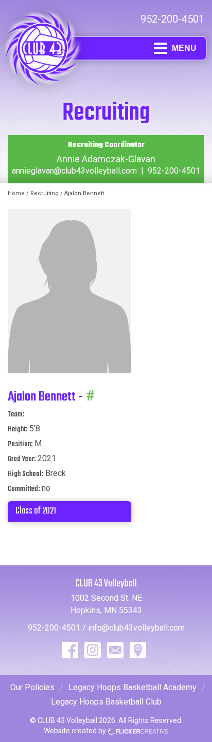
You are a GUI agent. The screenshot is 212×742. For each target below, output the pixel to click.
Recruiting (44, 193)
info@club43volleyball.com (136, 628)
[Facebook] (70, 650)
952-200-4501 (172, 19)
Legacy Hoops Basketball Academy (132, 687)
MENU (184, 48)
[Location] (138, 650)
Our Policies (32, 687)
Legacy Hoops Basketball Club (106, 702)
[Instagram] (92, 650)
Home (16, 193)
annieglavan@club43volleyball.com (74, 171)
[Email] (115, 650)
